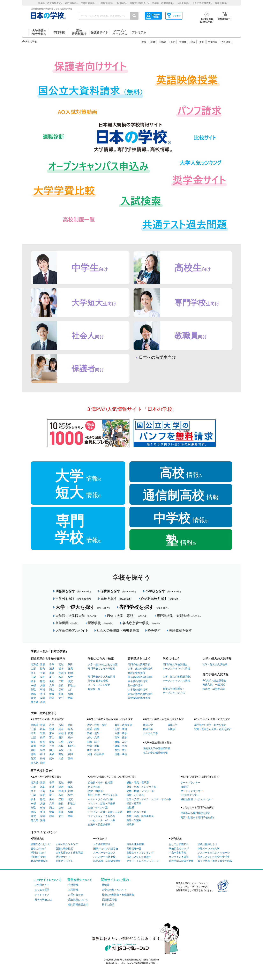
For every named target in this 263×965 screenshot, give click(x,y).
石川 (61, 677)
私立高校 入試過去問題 (106, 861)
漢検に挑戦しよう (207, 844)
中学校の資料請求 (138, 681)
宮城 (61, 664)
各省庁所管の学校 (141, 623)
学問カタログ (38, 852)
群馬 (70, 668)
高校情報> (71, 3)
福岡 (70, 693)
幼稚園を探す (73, 591)
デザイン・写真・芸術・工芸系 (105, 812)
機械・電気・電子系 (138, 782)
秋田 (70, 664)
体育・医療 (93, 750)
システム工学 (150, 733)
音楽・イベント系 (98, 807)
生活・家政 (93, 745)
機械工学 (148, 729)
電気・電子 (121, 750)
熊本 (51, 698)
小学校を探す (163, 591)
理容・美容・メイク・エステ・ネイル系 (149, 799)
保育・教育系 (134, 803)
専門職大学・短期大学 (179, 616)
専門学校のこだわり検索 (101, 668)
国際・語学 (93, 741)
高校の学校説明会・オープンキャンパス (174, 690)
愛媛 (51, 693)
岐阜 (33, 681)
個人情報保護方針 (78, 904)
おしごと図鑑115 (178, 844)
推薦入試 (207, 684)
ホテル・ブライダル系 (100, 799)
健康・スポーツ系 (136, 812)
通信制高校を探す (161, 598)
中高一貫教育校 (177, 852)
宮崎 (70, 698)
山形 (33, 668)
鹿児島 (34, 702)
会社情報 (73, 884)
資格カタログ (38, 848)
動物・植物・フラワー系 (140, 791)
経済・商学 (93, 729)
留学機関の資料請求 (139, 698)
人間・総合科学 (95, 754)
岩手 (51, 664)
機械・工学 (121, 741)
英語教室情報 (109, 899)
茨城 (51, 668)
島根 (42, 689)
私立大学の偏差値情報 (155, 752)
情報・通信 (121, 754)
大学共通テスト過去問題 (69, 852)
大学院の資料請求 (138, 689)
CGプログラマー (190, 795)
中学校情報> (88, 3)
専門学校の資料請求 (139, 664)
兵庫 (51, 685)
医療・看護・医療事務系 (140, 816)
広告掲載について (78, 899)
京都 (33, 685)
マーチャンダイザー (192, 791)
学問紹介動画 (38, 856)
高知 (61, 693)
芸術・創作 (93, 733)
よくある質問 (42, 889)
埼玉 (33, 672)
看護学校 (101, 623)
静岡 (42, 681)
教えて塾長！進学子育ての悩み (215, 861)
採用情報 (73, 889)
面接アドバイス (64, 861)
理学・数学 (121, 737)
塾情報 (105, 884)
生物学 (171, 729)
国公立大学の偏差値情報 (156, 748)
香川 (42, 693)
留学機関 (67, 623)
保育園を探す (118, 591)
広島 (61, 689)
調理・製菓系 (134, 820)
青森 (42, 664)
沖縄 (42, 702)
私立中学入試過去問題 (181, 861)
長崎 (42, 698)
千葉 (42, 672)
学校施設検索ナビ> (139, 3)
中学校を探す (73, 598)
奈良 (61, 685)
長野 (42, 677)
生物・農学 (121, 733)
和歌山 (71, 685)
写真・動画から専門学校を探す (198, 817)
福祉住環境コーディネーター (197, 799)
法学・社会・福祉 (97, 724)
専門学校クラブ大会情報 (101, 676)
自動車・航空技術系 (99, 824)
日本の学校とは (43, 899)
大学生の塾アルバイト (71, 630)
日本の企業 (108, 904)
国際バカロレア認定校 (105, 848)
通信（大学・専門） (128, 616)
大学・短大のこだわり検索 (103, 664)
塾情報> (122, 3)
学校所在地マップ (179, 848)
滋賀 (70, 681)
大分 (61, 698)
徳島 (33, 693)
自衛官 (184, 786)
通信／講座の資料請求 (140, 693)
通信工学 (148, 724)
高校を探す (116, 598)
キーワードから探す (99, 685)
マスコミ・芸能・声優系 (101, 803)
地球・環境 (121, 729)
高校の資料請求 (136, 672)
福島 (42, 668)
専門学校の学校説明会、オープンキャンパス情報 (176, 666)
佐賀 (33, 698)
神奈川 (62, 672)
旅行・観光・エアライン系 (103, 795)
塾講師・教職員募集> (163, 3)
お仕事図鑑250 (101, 844)
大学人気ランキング (67, 844)
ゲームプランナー (190, 782)
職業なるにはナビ (41, 844)
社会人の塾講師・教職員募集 (118, 630)
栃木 (61, 668)
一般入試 (218, 684)
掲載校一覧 (94, 689)
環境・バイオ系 (135, 795)
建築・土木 (121, 745)
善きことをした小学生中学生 (214, 856)
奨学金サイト (63, 856)
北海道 (162, 42)
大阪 (42, 685)
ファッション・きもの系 (101, 816)
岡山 (51, 689)
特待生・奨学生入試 (214, 688)
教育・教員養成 (123, 724)
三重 (61, 681)
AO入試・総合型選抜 (214, 680)
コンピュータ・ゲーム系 (101, 820)
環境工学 (173, 724)
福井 (70, 677)
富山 (51, 677)
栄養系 (130, 824)
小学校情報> (106, 3)
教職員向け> (221, 3)
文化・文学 (93, 737)
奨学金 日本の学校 (98, 680)
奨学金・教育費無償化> (50, 3)
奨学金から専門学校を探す (195, 813)
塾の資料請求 (135, 685)
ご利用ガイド (42, 884)
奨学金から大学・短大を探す (210, 724)
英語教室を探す (180, 630)
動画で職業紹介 (39, 861)
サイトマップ (42, 894)
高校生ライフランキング (140, 852)
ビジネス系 (94, 786)
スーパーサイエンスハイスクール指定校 (104, 854)
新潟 (70, 672)
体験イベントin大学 (208, 848)
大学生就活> (183, 3)
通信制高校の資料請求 (140, 677)
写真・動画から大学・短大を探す (212, 729)
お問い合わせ (75, 894)
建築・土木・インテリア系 (141, 786)
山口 (70, 689)
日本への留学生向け (157, 357)
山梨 (33, 677)
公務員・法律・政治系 (100, 782)
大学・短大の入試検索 (215, 664)
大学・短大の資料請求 (140, 668)
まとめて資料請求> (202, 3)
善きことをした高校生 (139, 856)
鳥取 (33, 689)
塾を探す (154, 630)
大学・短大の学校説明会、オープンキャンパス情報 (177, 678)
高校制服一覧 (134, 848)
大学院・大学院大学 (77, 616)
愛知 (51, 681)
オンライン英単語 (179, 856)
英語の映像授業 (64, 848)
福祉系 (130, 807)
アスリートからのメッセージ (143, 861)
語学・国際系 (95, 791)
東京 (51, 672)
